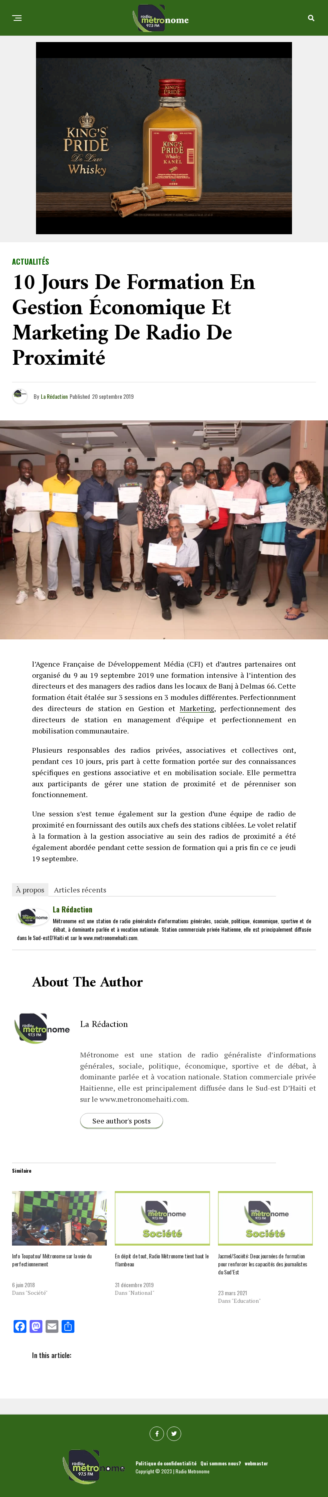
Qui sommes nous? (220, 1463)
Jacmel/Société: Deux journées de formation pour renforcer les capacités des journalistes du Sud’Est (262, 1264)
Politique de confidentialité (166, 1463)
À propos (30, 889)
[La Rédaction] (33, 922)
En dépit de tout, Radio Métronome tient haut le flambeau (161, 1260)
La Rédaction (54, 396)
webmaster (256, 1463)
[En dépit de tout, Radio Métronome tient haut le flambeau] (162, 1218)
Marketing (197, 708)
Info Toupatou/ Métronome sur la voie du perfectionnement (52, 1260)
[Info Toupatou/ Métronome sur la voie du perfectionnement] (59, 1218)
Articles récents (80, 889)
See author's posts (121, 1120)
